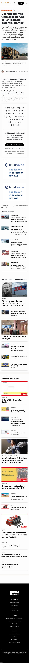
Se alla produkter (14, 610)
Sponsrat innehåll (14, 626)
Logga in (22, 148)
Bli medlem (14, 605)
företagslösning (19, 153)
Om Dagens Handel (14, 642)
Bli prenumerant (14, 602)
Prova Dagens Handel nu (14, 144)
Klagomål (14, 623)
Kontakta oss (14, 636)
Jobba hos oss (14, 639)
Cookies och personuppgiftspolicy (14, 618)
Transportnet (7, 10)
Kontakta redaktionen (14, 634)
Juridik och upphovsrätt (14, 621)
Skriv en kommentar (21, 205)
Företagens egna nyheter (10, 378)
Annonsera (14, 608)
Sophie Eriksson (10, 71)
